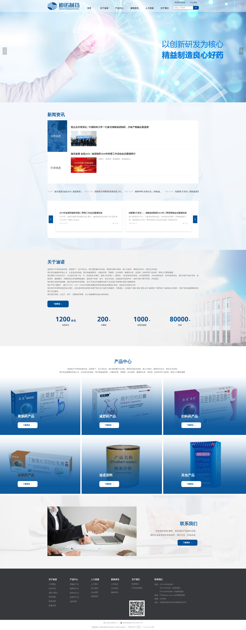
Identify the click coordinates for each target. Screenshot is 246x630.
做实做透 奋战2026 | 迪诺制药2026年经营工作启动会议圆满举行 (103, 153)
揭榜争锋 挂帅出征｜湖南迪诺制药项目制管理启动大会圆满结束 (132, 191)
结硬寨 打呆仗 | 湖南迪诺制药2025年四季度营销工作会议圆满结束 (172, 191)
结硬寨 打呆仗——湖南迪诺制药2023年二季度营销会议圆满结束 (158, 213)
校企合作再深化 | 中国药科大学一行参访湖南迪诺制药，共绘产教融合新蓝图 (110, 127)
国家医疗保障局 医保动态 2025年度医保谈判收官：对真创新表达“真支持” (92, 191)
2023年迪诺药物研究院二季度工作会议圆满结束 (80, 213)
